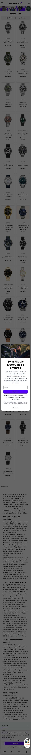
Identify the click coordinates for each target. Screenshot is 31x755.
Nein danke (15, 408)
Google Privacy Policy (12, 397)
